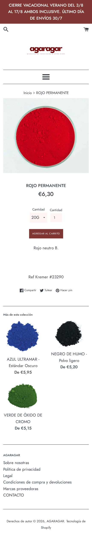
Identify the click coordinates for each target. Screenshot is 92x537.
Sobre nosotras (16, 463)
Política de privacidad (21, 469)
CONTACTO (13, 495)
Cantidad (38, 209)
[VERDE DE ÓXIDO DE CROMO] (23, 396)
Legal (7, 476)
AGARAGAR (55, 521)
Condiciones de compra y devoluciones (37, 482)
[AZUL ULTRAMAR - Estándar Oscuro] (23, 336)
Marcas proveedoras (20, 489)
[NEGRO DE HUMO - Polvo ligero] (69, 334)
